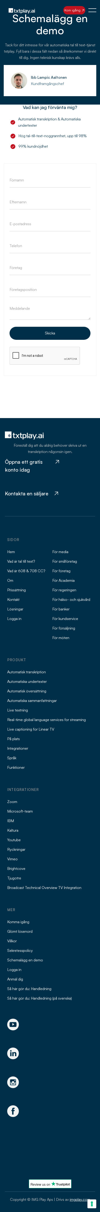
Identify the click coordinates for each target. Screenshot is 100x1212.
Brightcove (16, 868)
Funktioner (16, 767)
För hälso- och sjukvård (71, 599)
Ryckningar (16, 849)
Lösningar (15, 609)
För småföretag (64, 561)
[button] (92, 10)
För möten (60, 637)
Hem (11, 551)
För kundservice (65, 618)
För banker (61, 609)
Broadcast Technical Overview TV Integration (44, 887)
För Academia (63, 580)
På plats (13, 738)
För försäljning (63, 628)
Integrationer (17, 748)
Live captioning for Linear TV (30, 729)
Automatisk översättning (26, 691)
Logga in (14, 618)
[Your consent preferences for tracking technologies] (91, 1203)
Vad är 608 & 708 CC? (26, 571)
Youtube (14, 840)
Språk (11, 758)
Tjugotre (14, 878)
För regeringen (64, 590)
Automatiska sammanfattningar (32, 700)
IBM (10, 820)
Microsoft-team (20, 811)
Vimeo (12, 859)
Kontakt (13, 599)
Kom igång (74, 10)
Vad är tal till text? (21, 561)
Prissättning (16, 590)
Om (10, 580)
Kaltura (12, 830)
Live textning (17, 710)
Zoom (12, 801)
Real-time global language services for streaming (46, 719)
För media (60, 551)
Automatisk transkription (26, 672)
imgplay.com (80, 1199)
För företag (61, 571)
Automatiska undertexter (27, 681)
